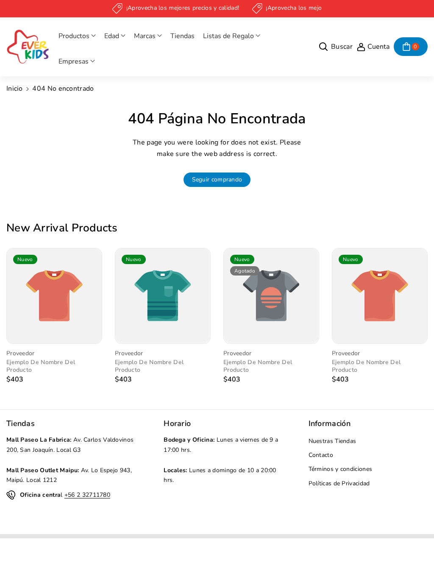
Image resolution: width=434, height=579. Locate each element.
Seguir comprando (217, 179)
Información (330, 423)
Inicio (14, 88)
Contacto (321, 455)
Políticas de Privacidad (339, 483)
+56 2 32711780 (87, 495)
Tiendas (20, 423)
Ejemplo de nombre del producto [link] (40, 366)
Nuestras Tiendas (332, 441)
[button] (77, 36)
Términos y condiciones (341, 469)
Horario (177, 423)
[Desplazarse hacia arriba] (416, 552)
